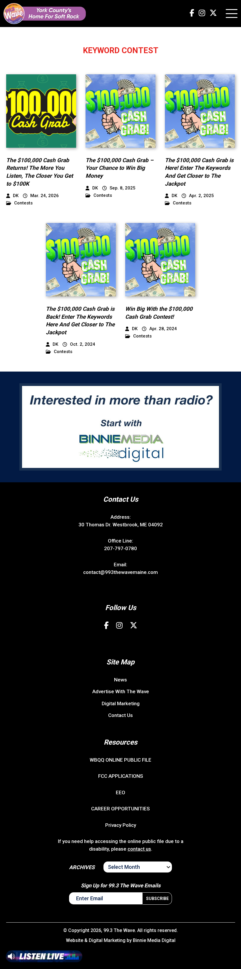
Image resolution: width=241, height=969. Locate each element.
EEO (120, 792)
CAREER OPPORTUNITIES (120, 809)
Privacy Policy (120, 825)
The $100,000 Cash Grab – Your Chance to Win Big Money (119, 168)
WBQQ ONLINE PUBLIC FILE (120, 760)
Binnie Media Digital (154, 940)
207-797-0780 (120, 548)
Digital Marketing (121, 703)
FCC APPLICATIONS (120, 776)
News (120, 680)
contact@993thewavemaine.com (120, 572)
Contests (23, 203)
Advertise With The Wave (120, 691)
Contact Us (120, 715)
